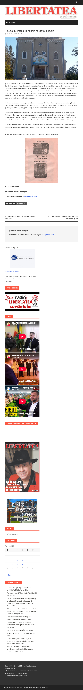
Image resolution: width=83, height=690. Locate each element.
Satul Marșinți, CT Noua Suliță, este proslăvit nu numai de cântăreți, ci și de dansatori (20, 641)
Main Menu (12, 22)
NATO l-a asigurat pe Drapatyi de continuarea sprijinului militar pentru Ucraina (20, 649)
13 (22, 561)
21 (27, 564)
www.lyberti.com (30, 196)
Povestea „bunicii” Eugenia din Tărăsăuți (21, 593)
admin (22, 34)
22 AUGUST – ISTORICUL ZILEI (17, 633)
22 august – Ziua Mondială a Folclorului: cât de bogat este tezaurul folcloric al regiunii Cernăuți (21, 611)
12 (17, 561)
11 (12, 561)
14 (27, 561)
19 (17, 564)
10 (7, 561)
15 (32, 561)
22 (32, 564)
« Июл (9, 575)
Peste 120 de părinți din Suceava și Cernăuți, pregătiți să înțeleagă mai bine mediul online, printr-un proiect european (22, 601)
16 (37, 561)
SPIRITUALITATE (21, 203)
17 (7, 564)
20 (22, 564)
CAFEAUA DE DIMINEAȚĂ (15, 630)
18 (12, 564)
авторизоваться (48, 235)
